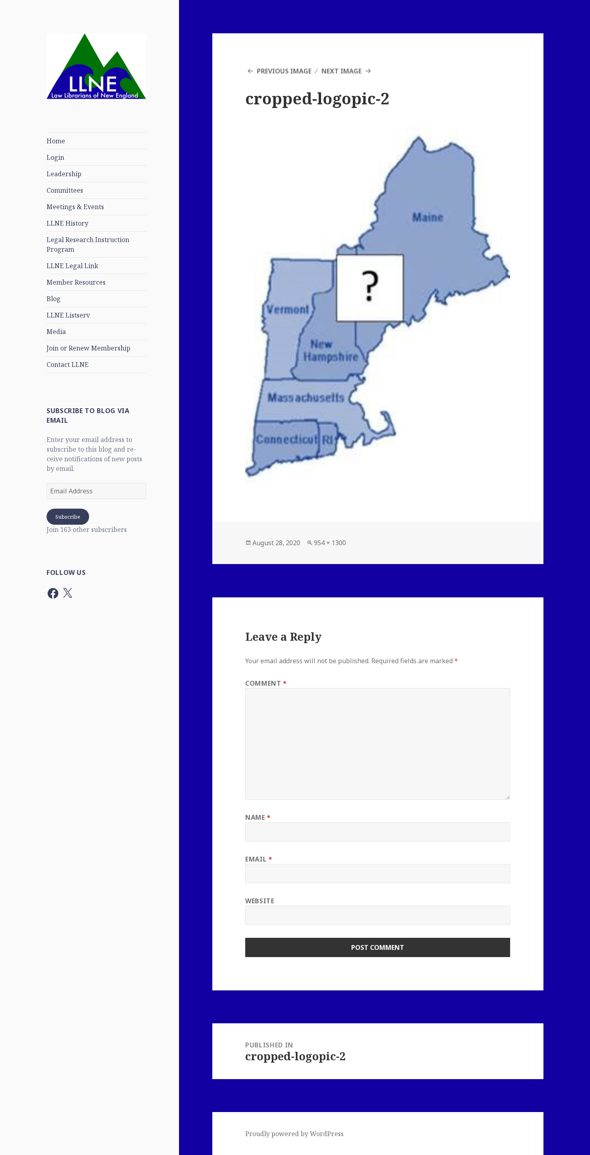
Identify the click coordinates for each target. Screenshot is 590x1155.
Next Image (341, 71)
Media (56, 331)
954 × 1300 (330, 542)
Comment (266, 683)
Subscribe (67, 516)
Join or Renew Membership (88, 348)
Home (56, 140)
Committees (65, 190)
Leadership (64, 173)
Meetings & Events (75, 206)
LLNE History (67, 223)
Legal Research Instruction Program (88, 244)
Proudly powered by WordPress (294, 1133)
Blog (54, 298)
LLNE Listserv (68, 315)
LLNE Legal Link (72, 265)
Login (55, 157)
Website (259, 900)
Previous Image (284, 71)
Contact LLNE (68, 364)
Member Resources (76, 282)
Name (258, 817)
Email (258, 859)
